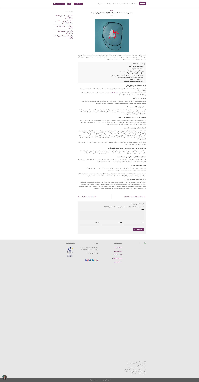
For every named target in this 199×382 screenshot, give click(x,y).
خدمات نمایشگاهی (124, 4)
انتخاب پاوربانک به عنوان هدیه (88, 197)
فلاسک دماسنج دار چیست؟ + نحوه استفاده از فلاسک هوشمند (64, 22)
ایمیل (120, 222)
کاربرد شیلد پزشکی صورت (136, 79)
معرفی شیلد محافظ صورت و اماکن (133, 70)
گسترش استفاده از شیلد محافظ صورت (132, 74)
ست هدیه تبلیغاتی (117, 258)
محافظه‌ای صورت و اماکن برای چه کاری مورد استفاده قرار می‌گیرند (126, 76)
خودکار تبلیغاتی (118, 262)
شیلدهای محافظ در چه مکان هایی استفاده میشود (130, 77)
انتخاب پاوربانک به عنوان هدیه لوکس (133, 197)
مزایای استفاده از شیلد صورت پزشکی (133, 81)
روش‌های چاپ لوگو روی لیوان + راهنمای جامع (65, 32)
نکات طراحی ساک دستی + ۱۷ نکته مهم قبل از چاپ (64, 17)
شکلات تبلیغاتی (118, 248)
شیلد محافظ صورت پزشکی (136, 66)
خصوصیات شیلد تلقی (137, 68)
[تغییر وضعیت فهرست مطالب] (142, 64)
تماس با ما (104, 4)
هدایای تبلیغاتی (133, 4)
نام (143, 222)
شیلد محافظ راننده (117, 255)
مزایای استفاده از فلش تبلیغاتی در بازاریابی (64, 27)
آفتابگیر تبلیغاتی (118, 251)
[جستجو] (99, 3)
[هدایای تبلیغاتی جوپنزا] (142, 4)
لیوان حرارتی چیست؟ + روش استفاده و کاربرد (63, 37)
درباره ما (109, 4)
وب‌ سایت (97, 222)
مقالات (111, 10)
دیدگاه (142, 209)
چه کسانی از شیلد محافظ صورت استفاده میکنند (130, 72)
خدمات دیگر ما (115, 4)
